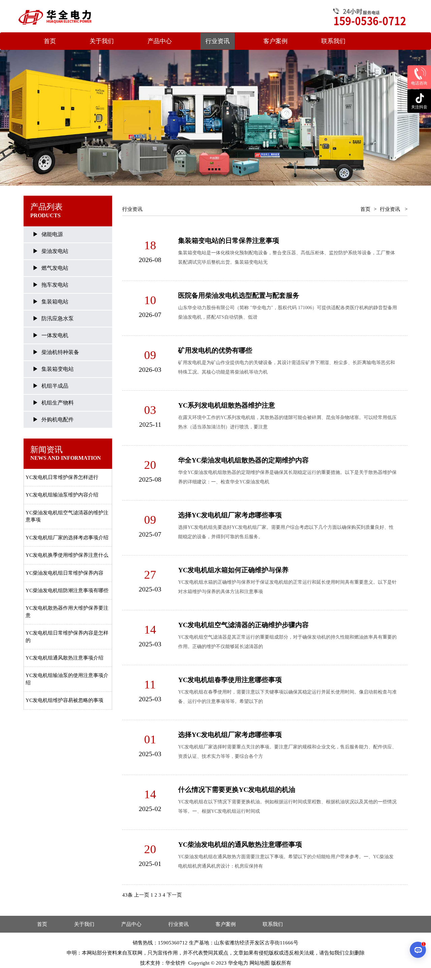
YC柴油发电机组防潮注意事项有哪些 (67, 590)
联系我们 (333, 41)
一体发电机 (54, 335)
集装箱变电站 (57, 369)
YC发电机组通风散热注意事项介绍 (64, 657)
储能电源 (52, 234)
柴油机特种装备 (60, 352)
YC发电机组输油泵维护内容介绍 (62, 494)
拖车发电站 (54, 285)
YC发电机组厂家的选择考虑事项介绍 (67, 537)
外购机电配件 (57, 419)
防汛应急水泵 (57, 318)
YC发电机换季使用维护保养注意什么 (67, 555)
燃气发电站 (54, 268)
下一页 (174, 895)
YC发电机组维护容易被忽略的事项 (64, 700)
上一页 (141, 895)
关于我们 (102, 41)
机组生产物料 (57, 403)
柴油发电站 (54, 251)
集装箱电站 (54, 301)
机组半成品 (54, 386)
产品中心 (159, 41)
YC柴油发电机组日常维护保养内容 (64, 573)
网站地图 (260, 963)
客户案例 (275, 41)
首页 (50, 41)
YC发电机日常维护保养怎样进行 (62, 477)
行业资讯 (217, 41)
